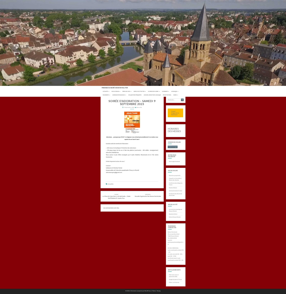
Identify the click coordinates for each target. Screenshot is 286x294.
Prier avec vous (126, 91)
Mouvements (106, 95)
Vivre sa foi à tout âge (139, 91)
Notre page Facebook (174, 161)
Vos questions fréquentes (135, 95)
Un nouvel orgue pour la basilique (152, 95)
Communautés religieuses (118, 95)
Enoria (175, 95)
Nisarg (159, 291)
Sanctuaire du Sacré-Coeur (175, 190)
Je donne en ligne (172, 147)
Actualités (105, 91)
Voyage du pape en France (175, 279)
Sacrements (165, 91)
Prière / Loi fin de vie (174, 282)
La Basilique (174, 91)
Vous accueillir (115, 91)
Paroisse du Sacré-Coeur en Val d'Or (115, 88)
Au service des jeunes (153, 91)
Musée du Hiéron (173, 214)
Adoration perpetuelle (174, 175)
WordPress (148, 291)
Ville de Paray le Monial (175, 217)
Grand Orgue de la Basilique (175, 112)
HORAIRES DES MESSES (174, 130)
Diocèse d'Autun (173, 187)
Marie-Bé (139, 107)
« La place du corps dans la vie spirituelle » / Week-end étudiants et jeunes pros (116, 196)
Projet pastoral (167, 95)
